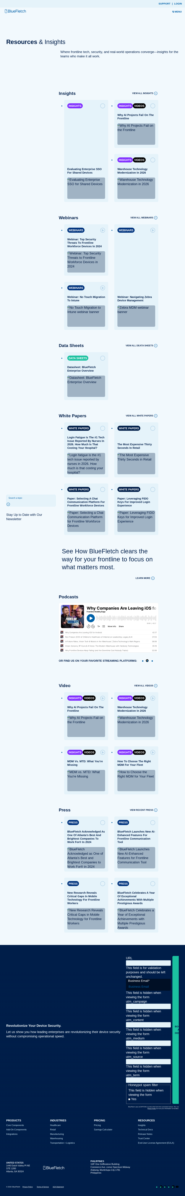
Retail (53, 1129)
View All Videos (143, 686)
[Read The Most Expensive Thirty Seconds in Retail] (152, 428)
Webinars (76, 230)
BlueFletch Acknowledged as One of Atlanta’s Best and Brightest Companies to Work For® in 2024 (86, 837)
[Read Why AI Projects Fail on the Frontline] (152, 105)
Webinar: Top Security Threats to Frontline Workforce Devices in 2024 (84, 243)
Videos (139, 105)
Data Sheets (78, 358)
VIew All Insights (142, 93)
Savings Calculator (103, 1129)
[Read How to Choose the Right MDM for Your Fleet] (152, 752)
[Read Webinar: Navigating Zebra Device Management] (152, 230)
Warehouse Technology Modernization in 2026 (132, 171)
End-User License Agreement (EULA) (156, 1143)
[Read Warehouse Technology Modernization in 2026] (152, 160)
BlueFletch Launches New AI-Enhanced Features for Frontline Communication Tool (136, 837)
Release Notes (145, 1134)
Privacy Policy (27, 1187)
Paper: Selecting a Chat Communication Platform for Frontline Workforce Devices (86, 502)
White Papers (79, 428)
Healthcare (55, 1125)
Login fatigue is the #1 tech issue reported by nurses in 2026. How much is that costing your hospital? (85, 442)
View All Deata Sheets (139, 345)
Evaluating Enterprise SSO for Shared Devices (84, 171)
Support (164, 3)
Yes (133, 1099)
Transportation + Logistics (62, 1143)
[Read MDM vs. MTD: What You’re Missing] (102, 752)
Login (178, 3)
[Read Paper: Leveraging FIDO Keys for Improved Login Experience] (152, 489)
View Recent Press (141, 810)
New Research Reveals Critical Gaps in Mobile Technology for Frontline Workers (83, 898)
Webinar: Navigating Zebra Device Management (134, 298)
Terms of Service (43, 1187)
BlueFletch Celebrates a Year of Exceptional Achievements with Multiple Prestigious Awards (136, 898)
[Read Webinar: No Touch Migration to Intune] (102, 287)
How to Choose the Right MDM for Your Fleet (134, 763)
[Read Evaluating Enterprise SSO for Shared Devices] (102, 105)
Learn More (142, 578)
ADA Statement (58, 1187)
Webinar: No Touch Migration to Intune (86, 298)
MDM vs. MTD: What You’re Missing (85, 763)
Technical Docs (145, 1129)
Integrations (11, 1134)
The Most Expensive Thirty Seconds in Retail (134, 446)
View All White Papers (139, 416)
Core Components (15, 1125)
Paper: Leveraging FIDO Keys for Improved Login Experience (133, 502)
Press (73, 822)
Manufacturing (57, 1134)
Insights (75, 105)
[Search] (9, 504)
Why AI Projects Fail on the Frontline (135, 116)
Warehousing (56, 1138)
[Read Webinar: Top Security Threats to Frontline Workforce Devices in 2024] (102, 230)
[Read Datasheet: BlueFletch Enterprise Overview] (102, 358)
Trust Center (144, 1138)
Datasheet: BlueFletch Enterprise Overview (81, 369)
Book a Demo (178, 1029)
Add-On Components (16, 1129)
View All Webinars (141, 218)
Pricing (97, 1125)
